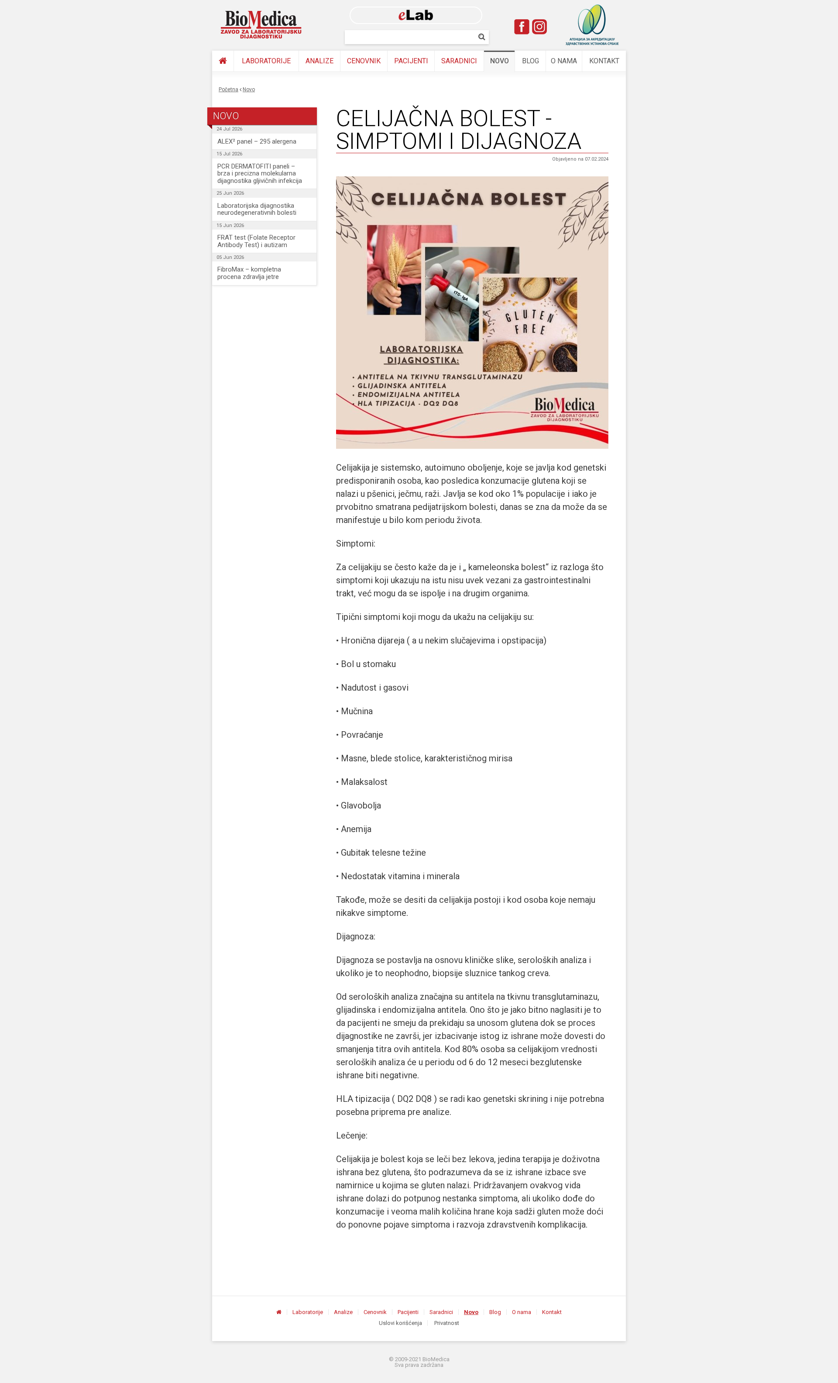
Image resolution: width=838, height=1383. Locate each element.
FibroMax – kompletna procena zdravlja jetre (249, 273)
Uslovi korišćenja (400, 1323)
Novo (499, 61)
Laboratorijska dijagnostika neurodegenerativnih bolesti (256, 209)
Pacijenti (411, 61)
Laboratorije (266, 61)
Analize (319, 61)
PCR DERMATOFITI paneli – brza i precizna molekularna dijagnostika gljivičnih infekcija (259, 173)
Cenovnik (364, 61)
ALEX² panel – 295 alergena (256, 141)
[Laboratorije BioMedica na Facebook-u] (522, 26)
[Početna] (223, 61)
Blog (530, 61)
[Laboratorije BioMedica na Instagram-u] (539, 26)
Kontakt (604, 61)
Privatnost (446, 1323)
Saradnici (459, 61)
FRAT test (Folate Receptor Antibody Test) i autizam (256, 241)
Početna (228, 89)
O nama (564, 61)
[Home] (261, 25)
